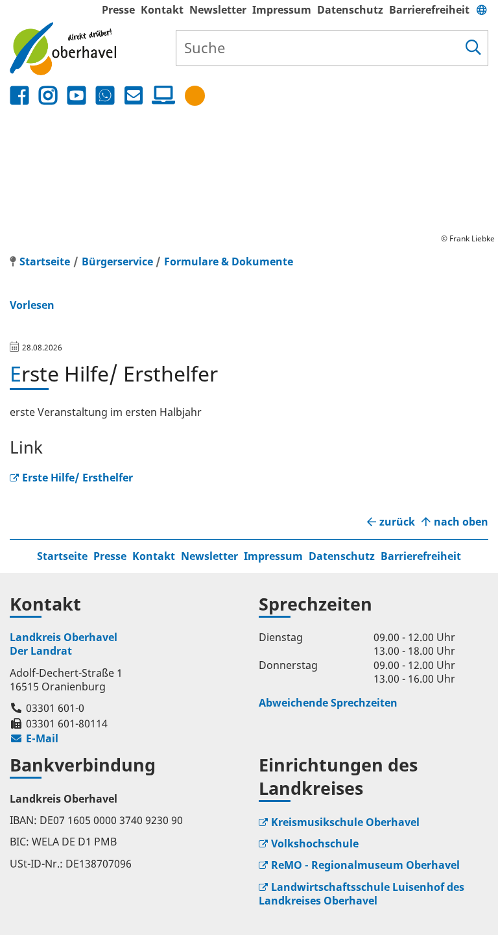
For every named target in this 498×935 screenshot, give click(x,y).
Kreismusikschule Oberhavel (345, 822)
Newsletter (217, 10)
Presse (118, 10)
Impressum (281, 10)
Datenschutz (350, 10)
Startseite (62, 556)
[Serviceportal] (160, 95)
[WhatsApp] (105, 96)
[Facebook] (19, 96)
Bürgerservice (117, 261)
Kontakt (162, 10)
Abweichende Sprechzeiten (328, 703)
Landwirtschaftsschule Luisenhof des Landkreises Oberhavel (361, 894)
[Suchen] (473, 48)
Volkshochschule (315, 843)
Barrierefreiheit (429, 10)
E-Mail (34, 738)
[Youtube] (76, 96)
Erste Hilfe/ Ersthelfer (77, 477)
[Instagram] (48, 96)
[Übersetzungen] (481, 10)
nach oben (461, 522)
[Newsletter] (134, 96)
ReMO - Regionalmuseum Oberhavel (365, 865)
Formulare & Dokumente (228, 261)
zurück (397, 522)
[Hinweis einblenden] (195, 96)
